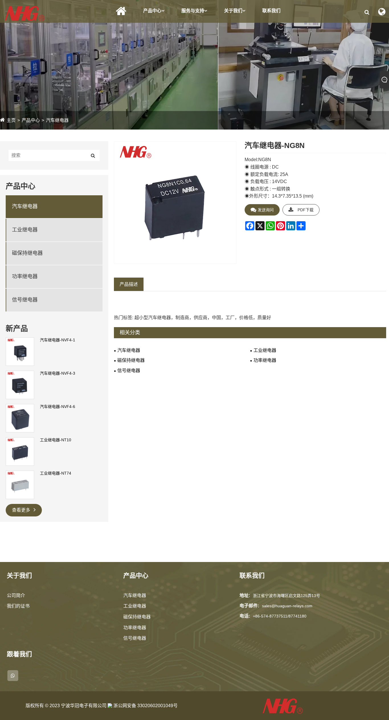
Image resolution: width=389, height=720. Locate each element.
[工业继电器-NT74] (20, 484)
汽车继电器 (57, 120)
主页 (11, 120)
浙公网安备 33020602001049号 (145, 705)
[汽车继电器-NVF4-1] (20, 351)
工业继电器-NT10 (55, 440)
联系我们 (271, 10)
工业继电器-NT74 (55, 473)
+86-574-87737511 (270, 616)
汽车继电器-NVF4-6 (57, 406)
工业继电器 (25, 230)
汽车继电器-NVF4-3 (57, 373)
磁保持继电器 (27, 253)
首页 (121, 11)
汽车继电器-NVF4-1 (57, 340)
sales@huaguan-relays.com (287, 606)
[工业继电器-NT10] (20, 451)
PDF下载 (306, 210)
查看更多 (21, 510)
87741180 (297, 616)
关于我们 (233, 10)
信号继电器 (25, 300)
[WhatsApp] (12, 675)
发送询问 (266, 210)
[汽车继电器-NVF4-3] (20, 384)
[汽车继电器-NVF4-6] (20, 418)
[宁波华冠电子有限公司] (24, 13)
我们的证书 (18, 606)
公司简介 (16, 595)
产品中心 (152, 10)
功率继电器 (25, 276)
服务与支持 (192, 10)
